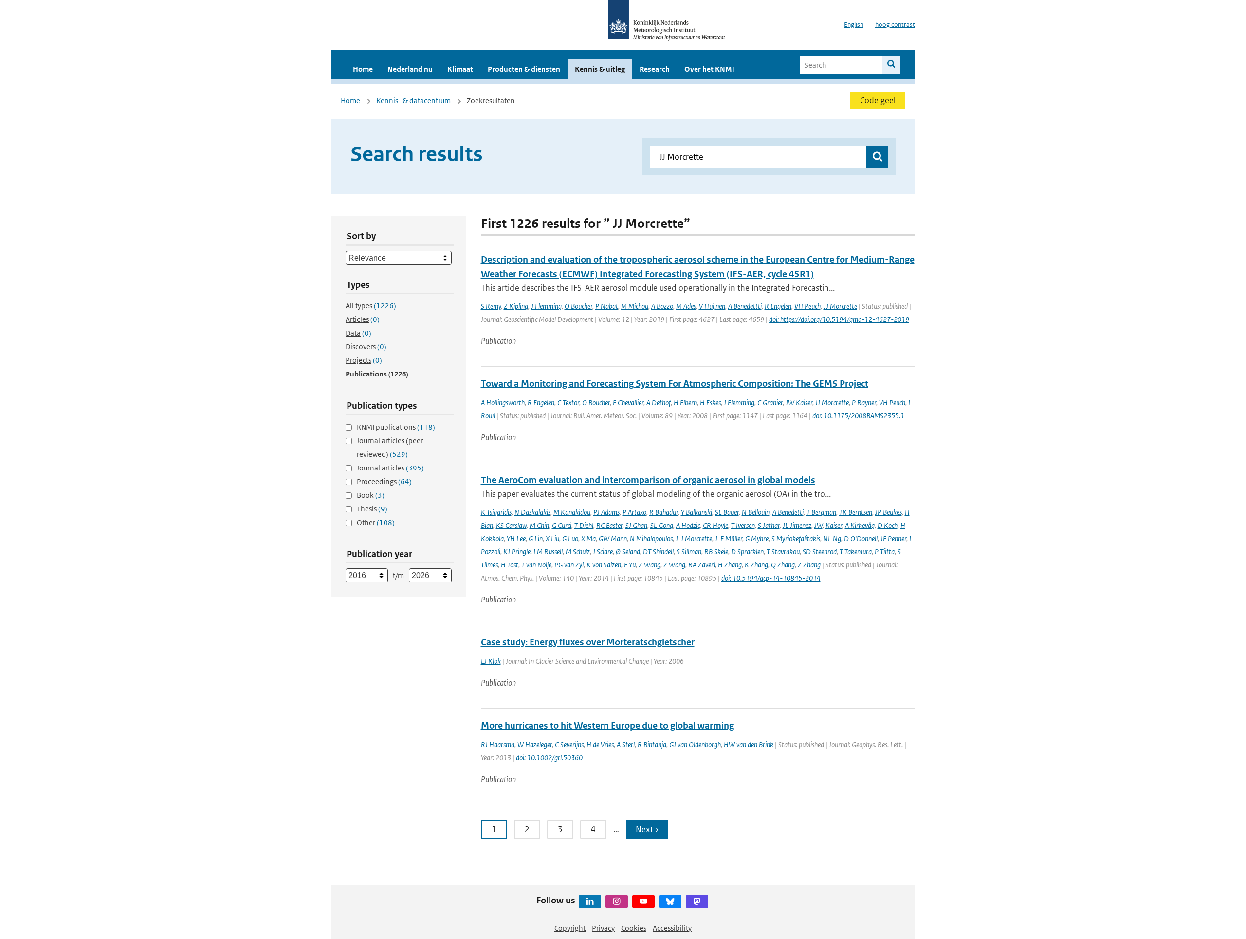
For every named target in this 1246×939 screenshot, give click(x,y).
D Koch (888, 525)
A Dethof (658, 402)
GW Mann (613, 538)
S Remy (491, 306)
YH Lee (516, 538)
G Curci (561, 525)
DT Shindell (658, 551)
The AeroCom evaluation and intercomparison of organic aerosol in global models (648, 480)
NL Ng (832, 538)
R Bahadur (663, 512)
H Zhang (730, 564)
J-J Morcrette (694, 538)
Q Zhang (783, 564)
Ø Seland (628, 551)
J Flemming (546, 306)
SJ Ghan (636, 525)
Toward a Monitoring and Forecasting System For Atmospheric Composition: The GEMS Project (674, 383)
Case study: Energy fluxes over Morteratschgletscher (588, 642)
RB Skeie (716, 551)
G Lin (536, 538)
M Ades (686, 306)
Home (363, 69)
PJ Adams (606, 512)
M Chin (539, 525)
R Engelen (778, 306)
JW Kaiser (799, 402)
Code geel (878, 100)
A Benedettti (745, 306)
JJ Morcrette (840, 306)
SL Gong (661, 525)
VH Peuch (807, 306)
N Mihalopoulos (651, 538)
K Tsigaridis (496, 512)
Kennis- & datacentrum (413, 100)
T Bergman (821, 512)
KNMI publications (396, 427)
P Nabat (606, 306)
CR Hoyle (715, 525)
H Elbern (685, 402)
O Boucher (578, 306)
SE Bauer (727, 512)
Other (376, 522)
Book (371, 495)
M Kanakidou (571, 512)
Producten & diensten (524, 69)
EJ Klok (491, 661)
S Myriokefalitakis (795, 538)
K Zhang (756, 564)
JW (818, 525)
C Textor (568, 402)
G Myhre (757, 538)
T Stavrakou (783, 551)
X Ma (588, 538)
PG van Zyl (569, 564)
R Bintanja (652, 744)
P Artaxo (634, 512)
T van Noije (536, 564)
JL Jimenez (797, 525)
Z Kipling (516, 306)
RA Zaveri (701, 564)
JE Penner (893, 538)
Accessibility (672, 928)
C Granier (770, 402)
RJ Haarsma (497, 744)
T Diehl (583, 525)
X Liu (552, 538)
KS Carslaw (511, 525)
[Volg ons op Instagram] (617, 901)
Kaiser (833, 525)
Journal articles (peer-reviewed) (391, 447)
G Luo (570, 538)
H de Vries (600, 744)
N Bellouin (756, 512)
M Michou (634, 306)
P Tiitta (885, 551)
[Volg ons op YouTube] (643, 901)
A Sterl (626, 744)
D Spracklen (747, 551)
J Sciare (603, 551)
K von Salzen (603, 564)
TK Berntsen (855, 512)
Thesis (372, 508)
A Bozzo (662, 306)
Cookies (633, 928)
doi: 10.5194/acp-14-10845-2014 (771, 577)
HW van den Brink (748, 744)
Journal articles (390, 467)
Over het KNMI (709, 69)
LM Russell (548, 551)
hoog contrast (895, 24)
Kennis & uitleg (600, 69)
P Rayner (864, 402)
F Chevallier (628, 402)
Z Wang (649, 564)
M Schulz (578, 551)
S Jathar (769, 525)
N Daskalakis (532, 512)
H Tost (509, 564)
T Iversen (743, 525)
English (853, 24)
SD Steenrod (820, 551)
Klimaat (460, 69)
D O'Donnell (861, 538)
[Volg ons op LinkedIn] (590, 901)
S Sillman (689, 551)
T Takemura (856, 551)
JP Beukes (888, 512)
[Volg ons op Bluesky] (670, 901)
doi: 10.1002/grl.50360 (549, 757)
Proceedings (384, 481)
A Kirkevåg (860, 525)
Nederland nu (410, 69)
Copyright (570, 928)
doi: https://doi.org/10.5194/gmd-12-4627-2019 (839, 319)
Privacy (603, 928)
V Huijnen (712, 306)
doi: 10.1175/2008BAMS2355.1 (858, 415)
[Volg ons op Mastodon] (697, 901)
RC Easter (609, 525)
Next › (647, 829)
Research (655, 69)
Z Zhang (809, 564)
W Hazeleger (534, 744)
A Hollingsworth (503, 402)
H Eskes (710, 402)
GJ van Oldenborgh (695, 744)
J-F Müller (728, 538)
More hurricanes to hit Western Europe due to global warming (607, 725)
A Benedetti (788, 512)
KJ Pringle (517, 551)
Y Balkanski (696, 512)
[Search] (891, 65)
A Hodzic (688, 525)
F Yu (630, 564)
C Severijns (569, 744)
